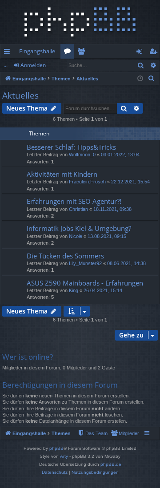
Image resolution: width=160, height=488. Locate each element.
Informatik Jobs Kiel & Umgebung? (79, 228)
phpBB (56, 448)
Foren (69, 53)
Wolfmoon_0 (82, 154)
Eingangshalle (37, 51)
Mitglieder (83, 53)
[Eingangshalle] (80, 22)
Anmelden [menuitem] (141, 53)
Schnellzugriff (9, 53)
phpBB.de (110, 464)
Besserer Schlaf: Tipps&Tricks (71, 147)
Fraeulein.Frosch (87, 181)
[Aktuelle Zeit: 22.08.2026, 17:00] (140, 79)
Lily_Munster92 (85, 263)
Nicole (75, 236)
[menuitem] (152, 78)
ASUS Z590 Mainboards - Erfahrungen (85, 282)
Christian (78, 209)
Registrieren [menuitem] (155, 53)
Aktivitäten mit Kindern (62, 174)
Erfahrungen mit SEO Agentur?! (74, 201)
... (6, 65)
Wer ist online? (27, 357)
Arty (64, 456)
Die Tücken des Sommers (65, 255)
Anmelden (33, 65)
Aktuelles (20, 95)
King (73, 290)
